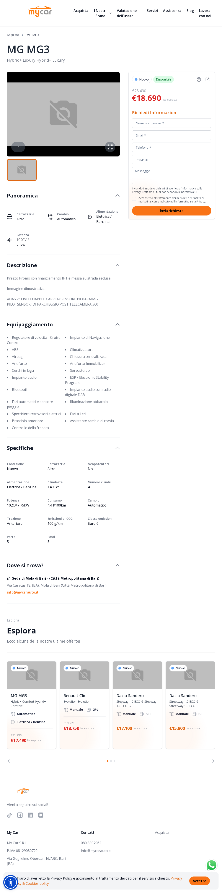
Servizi (152, 10)
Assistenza (172, 10)
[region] (111, 712)
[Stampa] (199, 79)
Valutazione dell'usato (127, 13)
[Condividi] (207, 79)
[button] (10, 882)
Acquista (80, 10)
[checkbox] (134, 199)
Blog (190, 10)
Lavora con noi (205, 13)
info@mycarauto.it (23, 592)
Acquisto (13, 35)
